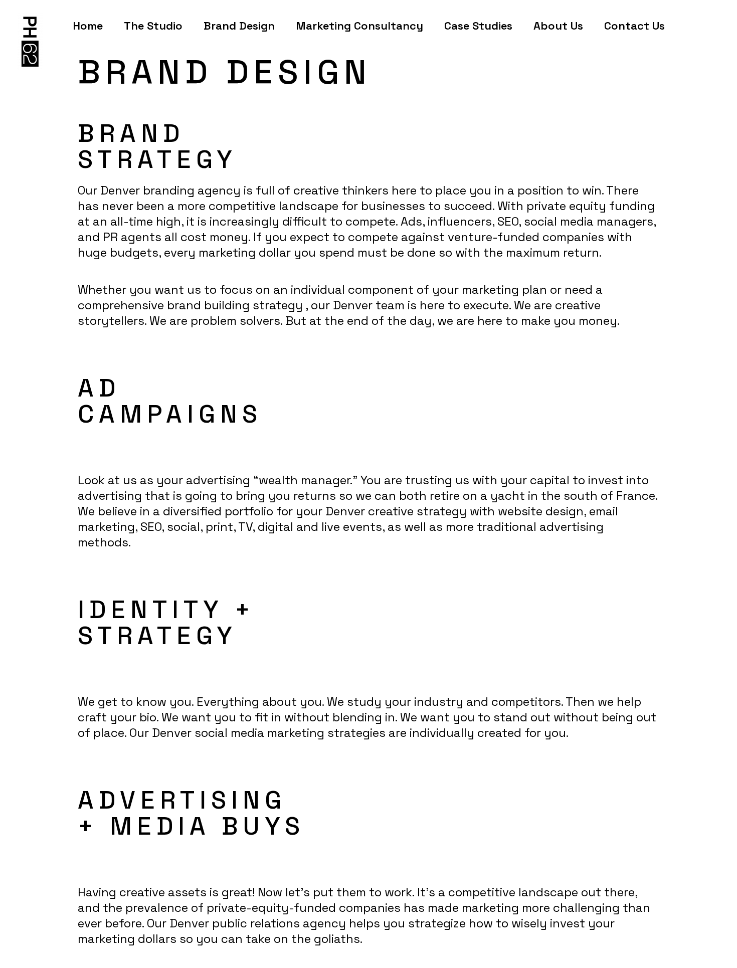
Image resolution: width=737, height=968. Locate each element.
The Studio (153, 25)
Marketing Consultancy (359, 25)
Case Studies (478, 25)
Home (88, 25)
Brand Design (239, 25)
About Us (558, 25)
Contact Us (634, 25)
